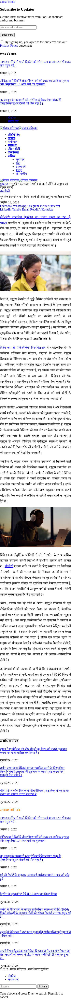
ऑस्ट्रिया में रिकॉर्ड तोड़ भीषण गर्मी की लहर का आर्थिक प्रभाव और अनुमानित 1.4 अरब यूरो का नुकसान (34, 82)
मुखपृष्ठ (4, 184)
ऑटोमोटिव (14, 134)
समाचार (20, 159)
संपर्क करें (13, 121)
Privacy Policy (9, 45)
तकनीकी (21, 166)
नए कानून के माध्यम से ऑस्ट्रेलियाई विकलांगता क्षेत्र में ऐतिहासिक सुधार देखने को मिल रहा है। (30, 101)
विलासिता (13, 152)
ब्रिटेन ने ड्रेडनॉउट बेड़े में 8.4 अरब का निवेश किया (28, 894)
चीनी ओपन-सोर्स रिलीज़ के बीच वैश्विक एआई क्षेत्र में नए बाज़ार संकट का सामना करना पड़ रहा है (34, 792)
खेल (18, 163)
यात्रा (19, 170)
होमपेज (12, 117)
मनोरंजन (12, 141)
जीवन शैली (14, 149)
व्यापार (11, 138)
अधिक (11, 156)
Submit (43, 986)
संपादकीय (21, 173)
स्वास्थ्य (12, 145)
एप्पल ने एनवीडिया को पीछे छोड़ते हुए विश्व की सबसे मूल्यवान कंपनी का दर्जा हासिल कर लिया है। (33, 750)
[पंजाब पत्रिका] (18, 128)
